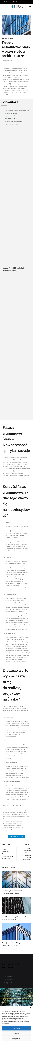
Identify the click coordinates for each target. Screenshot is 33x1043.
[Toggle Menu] (3, 7)
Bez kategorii (9, 38)
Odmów (16, 1033)
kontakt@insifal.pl (15, 1)
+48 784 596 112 (5, 1)
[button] (30, 1008)
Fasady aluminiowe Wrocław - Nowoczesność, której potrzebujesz (26, 853)
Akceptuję (16, 1028)
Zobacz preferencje (16, 1038)
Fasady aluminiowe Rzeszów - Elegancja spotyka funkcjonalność (7, 853)
